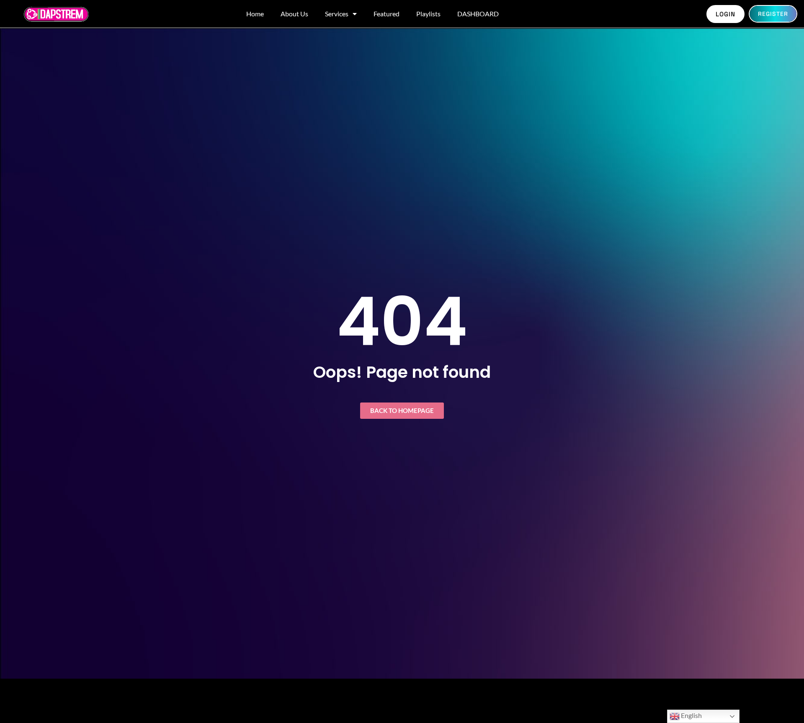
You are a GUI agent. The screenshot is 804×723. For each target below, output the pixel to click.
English (691, 715)
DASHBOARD (478, 14)
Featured (386, 14)
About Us (294, 14)
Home (255, 14)
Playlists (428, 14)
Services (336, 14)
